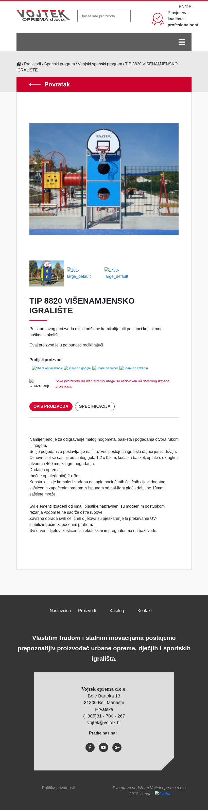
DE (189, 7)
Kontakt (144, 610)
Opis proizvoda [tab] (50, 406)
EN (182, 7)
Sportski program (59, 64)
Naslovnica (60, 610)
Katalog (117, 610)
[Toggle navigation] (182, 42)
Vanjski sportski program (100, 64)
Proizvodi (32, 64)
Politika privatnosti (58, 788)
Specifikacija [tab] (95, 406)
